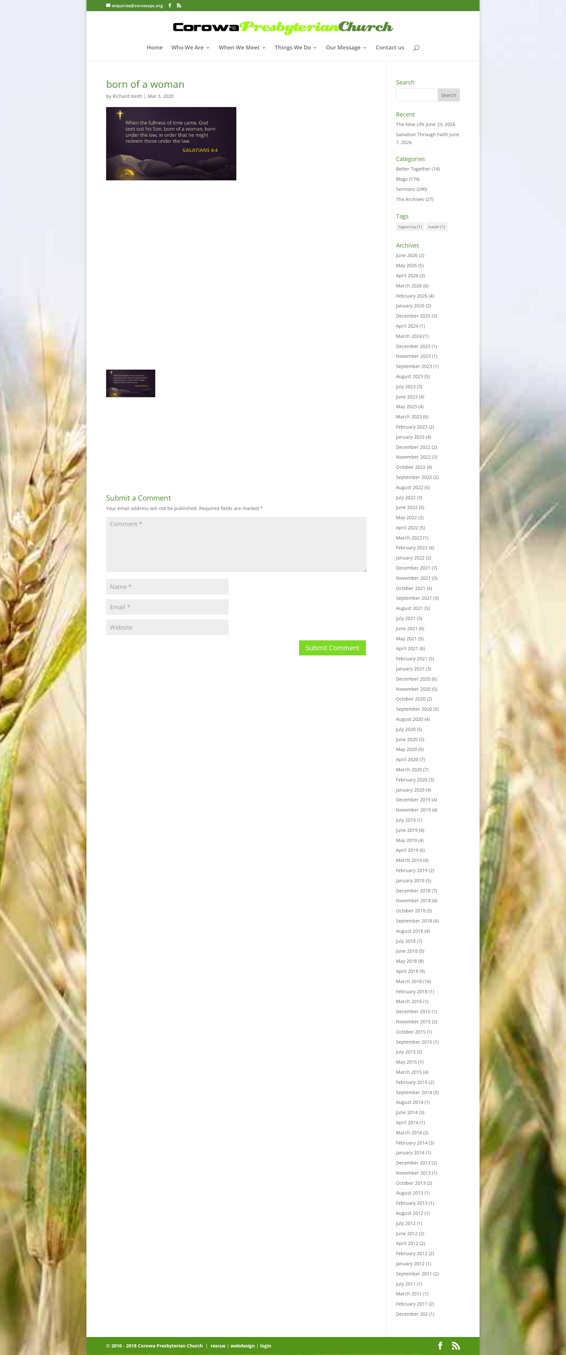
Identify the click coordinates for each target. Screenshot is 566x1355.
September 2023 (414, 366)
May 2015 (406, 1062)
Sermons (405, 189)
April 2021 (407, 648)
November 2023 (413, 356)
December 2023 (413, 346)
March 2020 (409, 769)
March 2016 (409, 1001)
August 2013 (409, 1193)
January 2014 (410, 1152)
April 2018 (407, 971)
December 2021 (413, 568)
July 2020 (406, 729)
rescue (218, 1346)
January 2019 (410, 880)
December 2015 (413, 1011)
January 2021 (410, 669)
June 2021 (407, 628)
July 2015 (406, 1052)
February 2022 (411, 547)
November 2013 (413, 1173)
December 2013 (413, 1163)
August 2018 (409, 931)
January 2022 (410, 558)
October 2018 (410, 910)
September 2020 (414, 709)
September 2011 (414, 1274)
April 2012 (407, 1243)
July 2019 (406, 820)
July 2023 (406, 386)
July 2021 (406, 618)
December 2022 (413, 447)
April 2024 (407, 326)
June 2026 (407, 255)
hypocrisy (410, 226)
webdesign (243, 1346)
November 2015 (413, 1021)
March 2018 (409, 981)
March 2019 (409, 860)
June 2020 (407, 739)
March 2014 (409, 1132)
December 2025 (413, 316)
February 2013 (411, 1203)
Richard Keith (127, 96)
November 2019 (413, 810)
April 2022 (407, 527)
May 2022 (406, 517)
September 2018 (414, 921)
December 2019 (413, 800)
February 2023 (411, 427)
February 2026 (411, 296)
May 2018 (406, 961)
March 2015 (409, 1072)
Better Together (413, 169)
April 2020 (407, 759)
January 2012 (410, 1263)
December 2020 (413, 679)
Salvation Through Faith (422, 134)
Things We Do (293, 48)
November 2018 (413, 900)
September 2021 (414, 598)
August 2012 (409, 1213)
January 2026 (410, 305)
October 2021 (410, 588)
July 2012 (406, 1223)
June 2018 (407, 951)
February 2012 (411, 1253)
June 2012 (407, 1233)
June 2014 (407, 1112)
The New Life (410, 124)
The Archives (410, 199)
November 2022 (413, 457)
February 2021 (411, 658)
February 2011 (411, 1304)
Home (155, 48)
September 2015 (414, 1042)
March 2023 (409, 416)
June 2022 (407, 507)
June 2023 (407, 397)
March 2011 (409, 1294)
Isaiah (436, 226)
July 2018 (406, 941)
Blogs (402, 179)
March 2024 (409, 336)
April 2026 (407, 275)
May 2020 (406, 749)
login (265, 1346)
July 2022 (406, 497)
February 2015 (411, 1082)
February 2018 (411, 991)
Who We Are (187, 48)
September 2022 (414, 477)
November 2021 (413, 578)
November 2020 (413, 689)
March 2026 (409, 286)
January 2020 (410, 790)
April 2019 (407, 850)
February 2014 (411, 1143)
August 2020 (409, 719)
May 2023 (406, 406)
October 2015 (410, 1032)
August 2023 (409, 376)
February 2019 (411, 870)
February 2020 (411, 780)
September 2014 (414, 1092)
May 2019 (406, 840)
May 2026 (406, 265)
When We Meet (239, 48)
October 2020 (410, 699)
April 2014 (407, 1122)
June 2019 (407, 830)
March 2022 (409, 538)
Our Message (343, 48)
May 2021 (406, 638)
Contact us (390, 48)
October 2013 (410, 1183)
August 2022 (409, 487)
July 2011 (406, 1284)
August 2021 (409, 608)
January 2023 (410, 437)
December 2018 (413, 891)
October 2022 (410, 467)
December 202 (412, 1314)
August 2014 (409, 1102)
